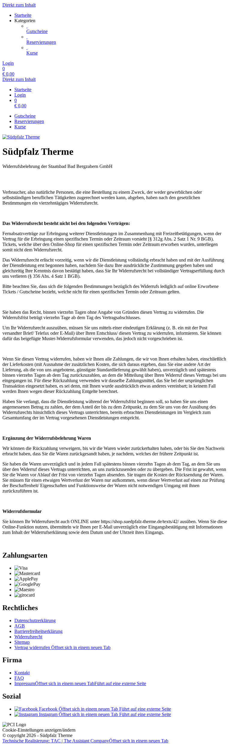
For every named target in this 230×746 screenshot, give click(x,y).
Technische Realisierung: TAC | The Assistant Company (85, 740)
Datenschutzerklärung (35, 620)
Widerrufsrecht (28, 636)
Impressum (80, 683)
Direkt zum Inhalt (19, 4)
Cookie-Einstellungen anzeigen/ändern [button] (38, 730)
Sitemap (22, 642)
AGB (19, 625)
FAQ (19, 678)
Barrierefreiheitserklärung (38, 631)
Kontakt (22, 672)
